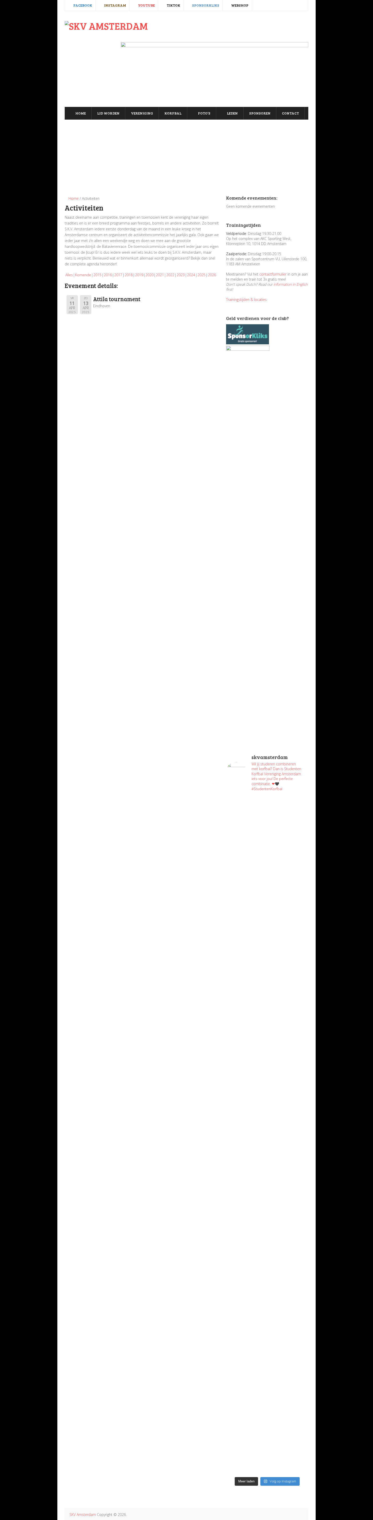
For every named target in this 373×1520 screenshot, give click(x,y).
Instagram (114, 5)
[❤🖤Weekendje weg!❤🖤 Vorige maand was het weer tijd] (246, 1241)
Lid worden (108, 113)
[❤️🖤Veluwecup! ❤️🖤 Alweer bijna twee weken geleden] (288, 1419)
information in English (291, 284)
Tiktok (173, 5)
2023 (181, 274)
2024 (191, 274)
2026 (212, 274)
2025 (201, 274)
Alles (69, 274)
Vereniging (142, 113)
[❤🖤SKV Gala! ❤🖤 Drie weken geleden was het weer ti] (288, 1033)
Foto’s (203, 113)
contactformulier (272, 274)
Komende (83, 274)
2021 (160, 274)
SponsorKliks (205, 5)
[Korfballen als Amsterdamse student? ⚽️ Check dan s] (288, 820)
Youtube (146, 5)
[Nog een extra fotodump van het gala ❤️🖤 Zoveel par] (246, 1000)
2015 (97, 274)
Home (80, 113)
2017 (118, 274)
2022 (170, 274)
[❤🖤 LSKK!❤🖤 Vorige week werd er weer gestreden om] (288, 1282)
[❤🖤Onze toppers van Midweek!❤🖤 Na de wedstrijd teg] (246, 1389)
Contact (290, 113)
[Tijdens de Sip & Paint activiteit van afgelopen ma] (246, 1110)
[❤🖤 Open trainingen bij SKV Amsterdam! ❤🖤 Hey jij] (246, 891)
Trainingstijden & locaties (246, 299)
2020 (149, 274)
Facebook (82, 5)
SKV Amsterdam (83, 1514)
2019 (139, 274)
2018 (129, 274)
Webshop (239, 5)
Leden (232, 113)
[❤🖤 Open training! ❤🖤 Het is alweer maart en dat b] (288, 1140)
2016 (108, 274)
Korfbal (172, 113)
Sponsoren (259, 113)
